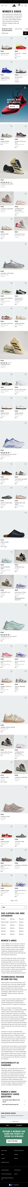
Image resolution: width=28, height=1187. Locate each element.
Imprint (16, 1174)
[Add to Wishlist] (11, 38)
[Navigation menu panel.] (2, 5)
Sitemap (16, 1154)
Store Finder (4, 1150)
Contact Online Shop (19, 1150)
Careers (3, 1158)
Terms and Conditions (6, 1174)
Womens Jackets (3, 934)
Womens (3, 919)
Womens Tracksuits (22, 934)
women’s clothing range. (12, 969)
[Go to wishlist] (6, 5)
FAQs (2, 1154)
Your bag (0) (19, 1125)
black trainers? (22, 973)
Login (7, 1125)
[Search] (22, 5)
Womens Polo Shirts (13, 922)
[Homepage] (14, 6)
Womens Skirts (12, 934)
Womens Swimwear (22, 928)
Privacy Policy (17, 1170)
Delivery (16, 1158)
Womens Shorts (12, 931)
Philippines (16, 1184)
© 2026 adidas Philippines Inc (7, 1178)
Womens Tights (21, 931)
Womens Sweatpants (22, 925)
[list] (14, 29)
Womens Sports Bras (22, 922)
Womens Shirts (12, 925)
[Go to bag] (25, 5)
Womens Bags (5, 922)
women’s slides (21, 965)
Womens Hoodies (3, 931)
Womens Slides (21, 919)
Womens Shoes (12, 928)
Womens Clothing (3, 925)
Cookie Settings (5, 1170)
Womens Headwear (3, 928)
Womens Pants (12, 919)
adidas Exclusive (5, 1162)
